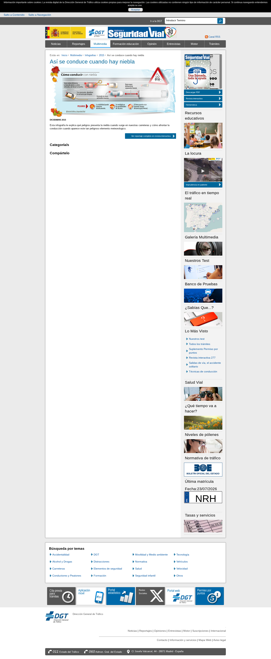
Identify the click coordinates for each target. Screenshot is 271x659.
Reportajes (78, 43)
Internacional (218, 630)
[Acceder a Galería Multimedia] (203, 248)
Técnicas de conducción (203, 371)
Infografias (90, 55)
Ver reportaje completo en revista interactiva (148, 136)
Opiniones (160, 630)
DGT (96, 554)
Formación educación (126, 43)
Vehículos (182, 561)
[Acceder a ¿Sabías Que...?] (203, 318)
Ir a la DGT (156, 21)
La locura (203, 170)
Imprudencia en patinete (196, 185)
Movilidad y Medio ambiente (151, 554)
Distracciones (101, 561)
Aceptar (135, 9)
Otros (179, 575)
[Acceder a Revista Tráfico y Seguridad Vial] (142, 32)
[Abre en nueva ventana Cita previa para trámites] (61, 596)
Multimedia (100, 43)
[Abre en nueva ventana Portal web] (180, 596)
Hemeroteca (191, 105)
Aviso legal (219, 640)
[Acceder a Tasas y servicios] (203, 525)
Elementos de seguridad (108, 568)
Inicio (64, 55)
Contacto (162, 640)
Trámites (214, 43)
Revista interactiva (194, 98)
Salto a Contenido (14, 14)
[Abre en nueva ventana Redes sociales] (150, 596)
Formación (100, 575)
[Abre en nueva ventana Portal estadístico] (120, 596)
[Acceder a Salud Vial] (203, 393)
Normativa (141, 561)
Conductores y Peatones (66, 575)
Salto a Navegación (39, 14)
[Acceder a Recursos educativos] (203, 135)
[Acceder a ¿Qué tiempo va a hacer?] (203, 422)
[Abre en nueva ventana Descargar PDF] (197, 72)
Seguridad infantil (145, 575)
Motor (194, 43)
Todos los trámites (199, 344)
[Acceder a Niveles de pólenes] (203, 446)
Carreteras (58, 568)
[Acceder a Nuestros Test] (203, 271)
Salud (138, 568)
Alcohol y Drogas (62, 561)
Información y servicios (183, 640)
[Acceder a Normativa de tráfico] (203, 469)
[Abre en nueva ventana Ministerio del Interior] (65, 32)
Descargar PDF (193, 92)
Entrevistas (173, 43)
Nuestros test (196, 338)
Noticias (56, 43)
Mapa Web (205, 640)
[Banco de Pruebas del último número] (203, 295)
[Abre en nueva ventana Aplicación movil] (91, 596)
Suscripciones (200, 630)
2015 (101, 55)
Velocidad (182, 568)
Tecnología (182, 554)
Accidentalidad (60, 554)
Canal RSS (214, 36)
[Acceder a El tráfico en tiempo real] (203, 217)
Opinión (152, 43)
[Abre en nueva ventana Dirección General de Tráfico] (97, 32)
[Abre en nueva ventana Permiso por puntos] (209, 596)
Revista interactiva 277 (202, 357)
